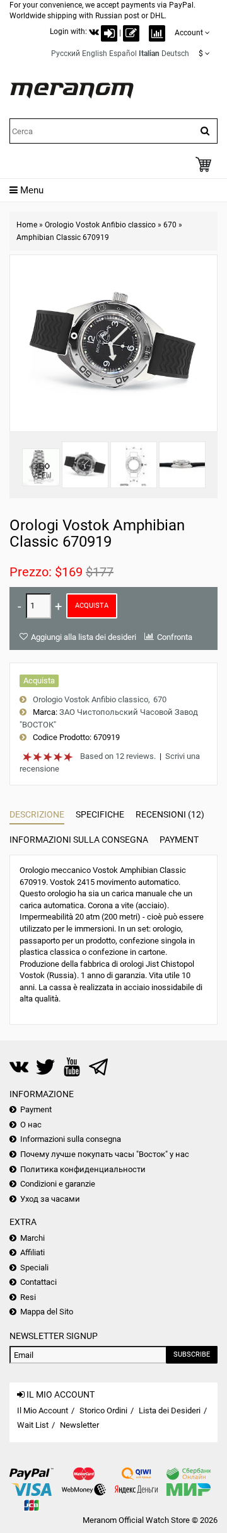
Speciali (34, 1267)
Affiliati (32, 1252)
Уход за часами (50, 1199)
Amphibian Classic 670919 (62, 237)
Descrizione (36, 814)
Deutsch (175, 53)
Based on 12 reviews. (118, 756)
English (94, 53)
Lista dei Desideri (170, 1410)
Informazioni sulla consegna (78, 840)
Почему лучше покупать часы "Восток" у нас (104, 1154)
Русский (65, 53)
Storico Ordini (103, 1410)
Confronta (174, 637)
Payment (179, 840)
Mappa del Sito (46, 1311)
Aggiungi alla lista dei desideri (83, 637)
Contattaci (38, 1282)
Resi (28, 1297)
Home (26, 224)
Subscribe (191, 1354)
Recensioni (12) (170, 814)
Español (123, 53)
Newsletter (79, 1425)
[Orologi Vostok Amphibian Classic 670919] (85, 465)
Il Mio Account (42, 1410)
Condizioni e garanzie (57, 1183)
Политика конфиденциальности (83, 1169)
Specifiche (100, 814)
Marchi (32, 1238)
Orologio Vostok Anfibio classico (100, 224)
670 (170, 224)
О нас (31, 1124)
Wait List (33, 1425)
